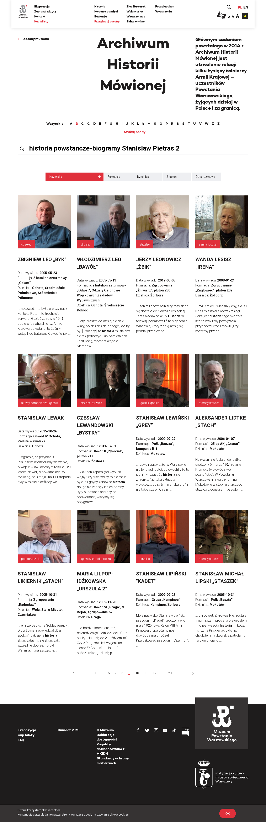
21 (170, 673)
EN (245, 7)
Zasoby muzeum (36, 39)
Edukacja (100, 16)
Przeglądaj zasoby (106, 21)
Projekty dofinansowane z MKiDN (110, 749)
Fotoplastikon (164, 6)
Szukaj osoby (134, 132)
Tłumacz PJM (68, 730)
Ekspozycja (42, 6)
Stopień (171, 176)
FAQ (21, 740)
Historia (99, 6)
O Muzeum (105, 730)
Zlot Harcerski (136, 6)
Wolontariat (135, 11)
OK (227, 813)
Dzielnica (143, 176)
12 (154, 673)
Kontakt (40, 16)
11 (146, 673)
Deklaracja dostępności (107, 737)
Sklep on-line (135, 21)
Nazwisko (55, 176)
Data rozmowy (205, 176)
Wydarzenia (163, 11)
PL (240, 7)
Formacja (114, 176)
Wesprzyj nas (136, 16)
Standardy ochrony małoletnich (113, 760)
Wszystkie (54, 123)
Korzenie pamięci (106, 11)
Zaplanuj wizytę (45, 11)
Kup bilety (41, 21)
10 (137, 673)
